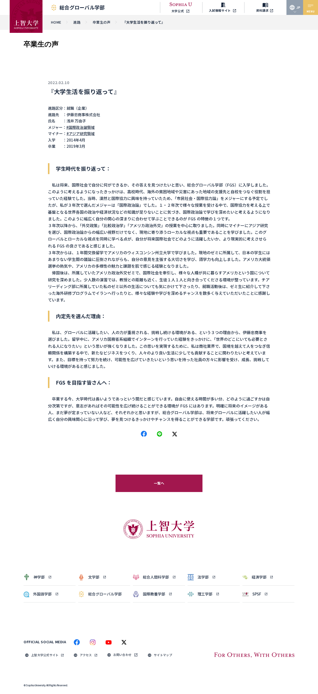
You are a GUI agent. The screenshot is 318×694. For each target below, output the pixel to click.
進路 (76, 22)
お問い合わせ (122, 654)
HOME (56, 22)
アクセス (86, 655)
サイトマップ (163, 655)
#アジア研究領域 (81, 133)
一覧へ (159, 483)
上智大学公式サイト (44, 655)
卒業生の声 (101, 22)
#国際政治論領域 (80, 127)
